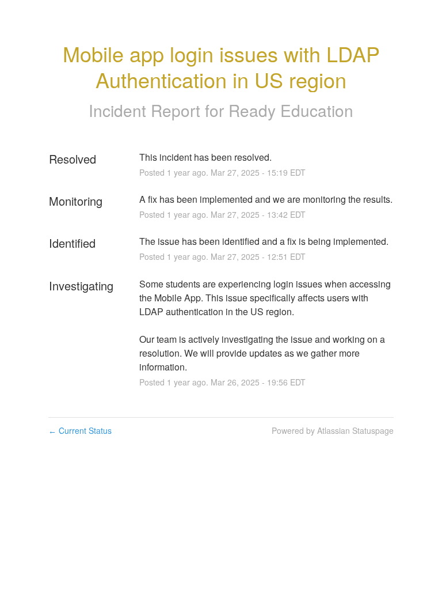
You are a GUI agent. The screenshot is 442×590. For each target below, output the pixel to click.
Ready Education (290, 110)
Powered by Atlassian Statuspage (333, 430)
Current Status (80, 430)
